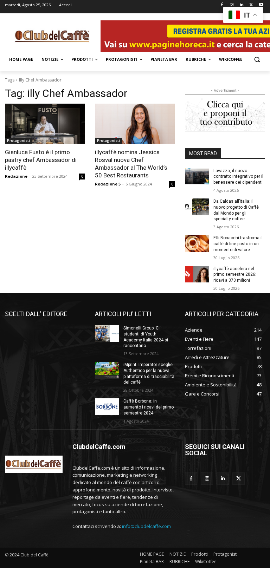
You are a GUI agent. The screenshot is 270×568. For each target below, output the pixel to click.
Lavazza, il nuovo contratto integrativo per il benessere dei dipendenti (238, 176)
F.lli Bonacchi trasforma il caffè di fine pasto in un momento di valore (238, 243)
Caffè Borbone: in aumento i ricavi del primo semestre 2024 (148, 407)
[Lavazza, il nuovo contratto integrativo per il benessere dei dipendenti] (197, 176)
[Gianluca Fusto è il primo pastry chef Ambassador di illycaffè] (45, 124)
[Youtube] (261, 5)
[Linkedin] (242, 5)
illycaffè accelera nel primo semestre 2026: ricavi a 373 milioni (234, 274)
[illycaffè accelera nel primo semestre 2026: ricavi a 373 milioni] (197, 274)
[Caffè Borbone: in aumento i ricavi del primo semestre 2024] (107, 406)
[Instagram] (232, 5)
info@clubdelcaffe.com (146, 526)
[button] (257, 59)
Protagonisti (18, 140)
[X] (251, 5)
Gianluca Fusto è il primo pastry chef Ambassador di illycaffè (41, 160)
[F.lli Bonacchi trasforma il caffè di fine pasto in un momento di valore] (197, 243)
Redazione (16, 176)
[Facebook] (222, 5)
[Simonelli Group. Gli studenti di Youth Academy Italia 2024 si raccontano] (107, 333)
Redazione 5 (108, 184)
